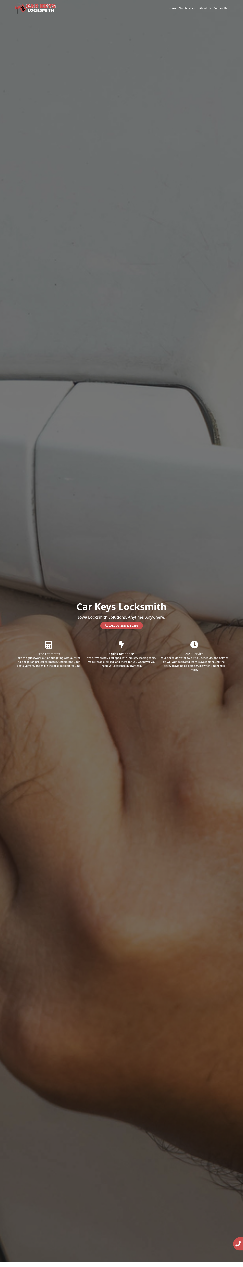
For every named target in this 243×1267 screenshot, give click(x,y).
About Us (205, 8)
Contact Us (220, 8)
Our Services (187, 8)
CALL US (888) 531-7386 (123, 626)
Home (172, 8)
